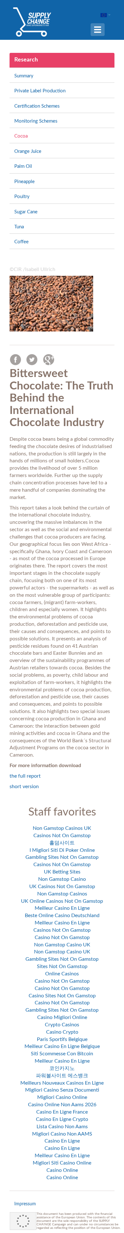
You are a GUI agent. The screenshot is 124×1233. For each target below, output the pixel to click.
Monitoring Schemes (36, 121)
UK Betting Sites (62, 871)
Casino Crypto (62, 1032)
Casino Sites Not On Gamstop (62, 995)
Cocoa (21, 136)
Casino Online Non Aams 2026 (62, 1104)
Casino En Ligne (62, 1141)
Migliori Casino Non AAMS (62, 1134)
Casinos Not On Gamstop (62, 835)
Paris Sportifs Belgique (62, 1039)
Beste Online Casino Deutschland (62, 915)
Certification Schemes (37, 106)
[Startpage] (32, 21)
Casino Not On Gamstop (62, 937)
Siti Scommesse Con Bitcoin (62, 1053)
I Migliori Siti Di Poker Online (62, 850)
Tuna (19, 227)
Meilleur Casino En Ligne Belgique (62, 1046)
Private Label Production (39, 91)
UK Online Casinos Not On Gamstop (62, 901)
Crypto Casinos (62, 1024)
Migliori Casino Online (62, 1097)
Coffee (21, 241)
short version (24, 786)
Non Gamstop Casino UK (62, 944)
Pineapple (24, 181)
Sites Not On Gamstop (62, 966)
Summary (23, 76)
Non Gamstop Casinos (62, 893)
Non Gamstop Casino (62, 879)
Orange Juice (27, 151)
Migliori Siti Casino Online (62, 1162)
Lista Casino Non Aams (62, 1126)
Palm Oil (23, 166)
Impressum (25, 1204)
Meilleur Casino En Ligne (62, 908)
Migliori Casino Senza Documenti (62, 1090)
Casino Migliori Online (62, 1017)
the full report (25, 776)
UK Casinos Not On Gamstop (62, 886)
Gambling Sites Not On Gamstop (62, 857)
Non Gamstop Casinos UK (62, 828)
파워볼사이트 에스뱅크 (62, 1075)
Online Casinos (62, 973)
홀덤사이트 (62, 842)
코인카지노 (62, 1068)
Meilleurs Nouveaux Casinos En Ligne (62, 1083)
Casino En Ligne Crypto (62, 1119)
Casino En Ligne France (62, 1112)
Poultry (22, 196)
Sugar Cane (26, 212)
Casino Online (62, 1170)
